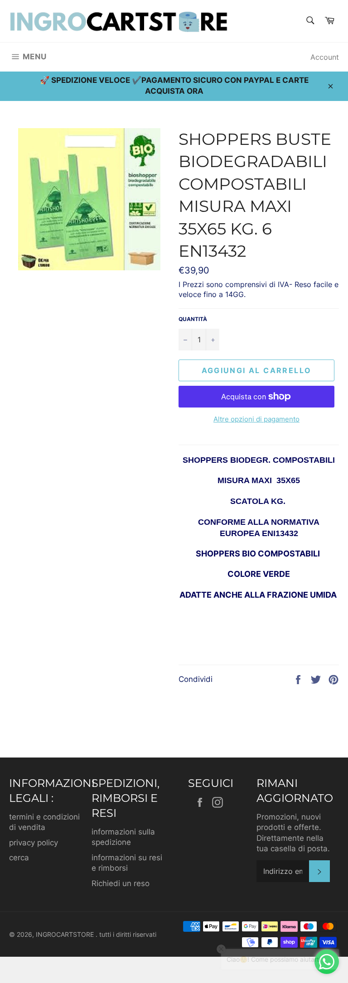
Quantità (193, 319)
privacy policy (33, 842)
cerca (19, 857)
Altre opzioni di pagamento (256, 419)
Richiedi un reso (121, 883)
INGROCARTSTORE (66, 934)
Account (324, 57)
